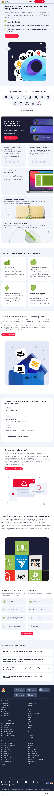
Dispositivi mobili (32, 703)
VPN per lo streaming (6, 743)
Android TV (30, 737)
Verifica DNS (4, 767)
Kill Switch (3, 709)
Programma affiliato (33, 749)
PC (28, 723)
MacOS (29, 727)
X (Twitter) (21, 782)
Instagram (37, 782)
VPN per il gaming (5, 749)
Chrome (30, 715)
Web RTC (3, 769)
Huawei (29, 711)
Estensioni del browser (33, 713)
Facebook (13, 782)
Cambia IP (3, 707)
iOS (28, 707)
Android (30, 705)
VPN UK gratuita (5, 727)
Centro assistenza (32, 761)
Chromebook (31, 731)
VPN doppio (4, 711)
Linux (29, 729)
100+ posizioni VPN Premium (8, 735)
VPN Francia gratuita (6, 733)
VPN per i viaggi (5, 755)
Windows (30, 725)
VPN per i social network (7, 751)
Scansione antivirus (6, 771)
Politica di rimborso (32, 753)
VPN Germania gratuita (7, 731)
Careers (29, 747)
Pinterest (5, 784)
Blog (29, 763)
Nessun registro (5, 703)
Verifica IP (3, 773)
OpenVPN (30, 735)
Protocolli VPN (4, 715)
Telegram (5, 782)
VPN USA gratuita (5, 725)
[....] (5, 2)
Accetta (47, 793)
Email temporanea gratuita (7, 777)
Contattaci (30, 743)
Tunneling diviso (5, 705)
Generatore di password (7, 775)
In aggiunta (30, 745)
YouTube (29, 782)
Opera (29, 721)
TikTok (12, 784)
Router (29, 733)
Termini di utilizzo (32, 751)
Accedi (47, 1)
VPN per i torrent (5, 753)
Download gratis (27, 633)
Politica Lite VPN (32, 757)
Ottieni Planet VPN (40, 1)
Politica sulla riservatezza (34, 755)
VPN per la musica (5, 747)
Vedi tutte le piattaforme (27, 110)
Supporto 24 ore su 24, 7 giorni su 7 (36, 759)
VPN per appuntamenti (6, 759)
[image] (6, 690)
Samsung (30, 709)
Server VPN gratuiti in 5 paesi (8, 723)
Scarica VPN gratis (10, 138)
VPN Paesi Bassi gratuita (7, 729)
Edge (29, 719)
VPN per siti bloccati (6, 757)
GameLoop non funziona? (13, 468)
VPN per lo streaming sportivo (8, 745)
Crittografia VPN (5, 713)
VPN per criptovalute (6, 761)
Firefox (29, 717)
